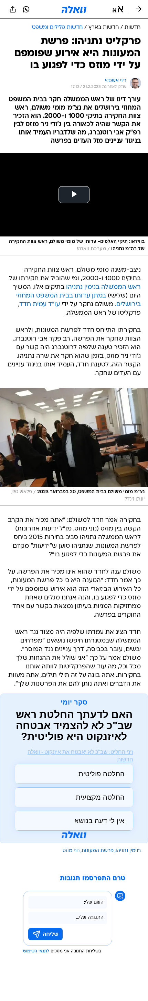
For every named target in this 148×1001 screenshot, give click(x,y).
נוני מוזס (71, 851)
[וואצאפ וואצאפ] (26, 9)
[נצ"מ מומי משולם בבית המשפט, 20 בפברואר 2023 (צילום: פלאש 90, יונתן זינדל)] (74, 447)
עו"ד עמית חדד (40, 304)
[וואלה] (74, 9)
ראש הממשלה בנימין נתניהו (103, 287)
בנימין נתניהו (128, 851)
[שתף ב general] (13, 9)
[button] (118, 9)
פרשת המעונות (98, 851)
